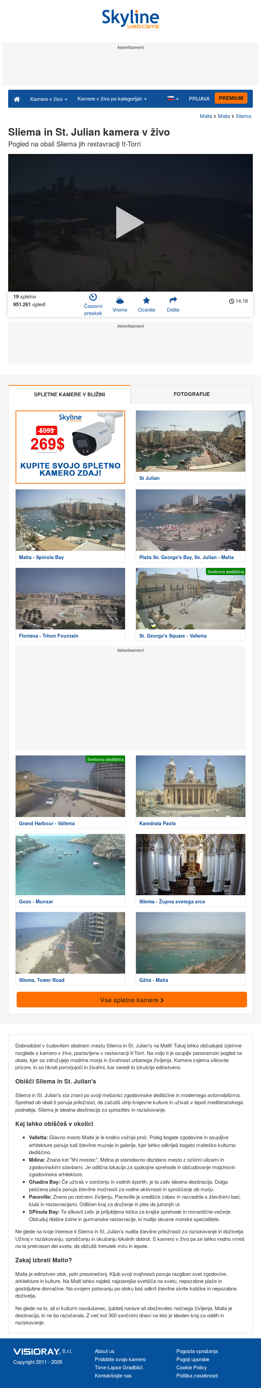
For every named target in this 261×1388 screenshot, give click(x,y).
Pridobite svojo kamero (120, 1359)
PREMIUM (231, 98)
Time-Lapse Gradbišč (119, 1367)
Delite (173, 309)
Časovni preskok (93, 309)
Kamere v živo (47, 98)
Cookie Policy (191, 1367)
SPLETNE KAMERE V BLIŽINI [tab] (69, 394)
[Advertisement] (130, 67)
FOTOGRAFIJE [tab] (192, 394)
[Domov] (16, 98)
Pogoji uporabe (192, 1359)
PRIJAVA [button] (199, 98)
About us (105, 1350)
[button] (173, 98)
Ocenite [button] (146, 309)
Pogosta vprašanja (197, 1350)
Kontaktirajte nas (113, 1375)
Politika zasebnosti (197, 1375)
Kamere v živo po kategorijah (110, 98)
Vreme (119, 309)
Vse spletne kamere (130, 999)
